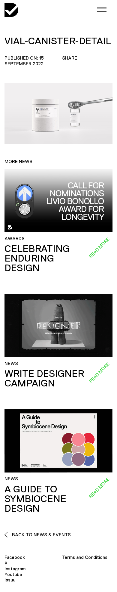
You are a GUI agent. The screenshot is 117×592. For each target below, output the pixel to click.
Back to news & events (41, 534)
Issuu (9, 579)
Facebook (14, 557)
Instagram (15, 568)
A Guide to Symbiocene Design (35, 499)
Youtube (13, 574)
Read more (99, 248)
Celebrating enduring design (37, 258)
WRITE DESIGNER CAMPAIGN (44, 378)
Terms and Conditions (84, 557)
